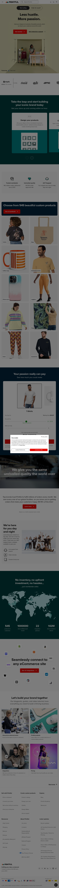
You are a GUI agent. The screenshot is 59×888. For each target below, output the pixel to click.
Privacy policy (44, 436)
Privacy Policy (22, 445)
